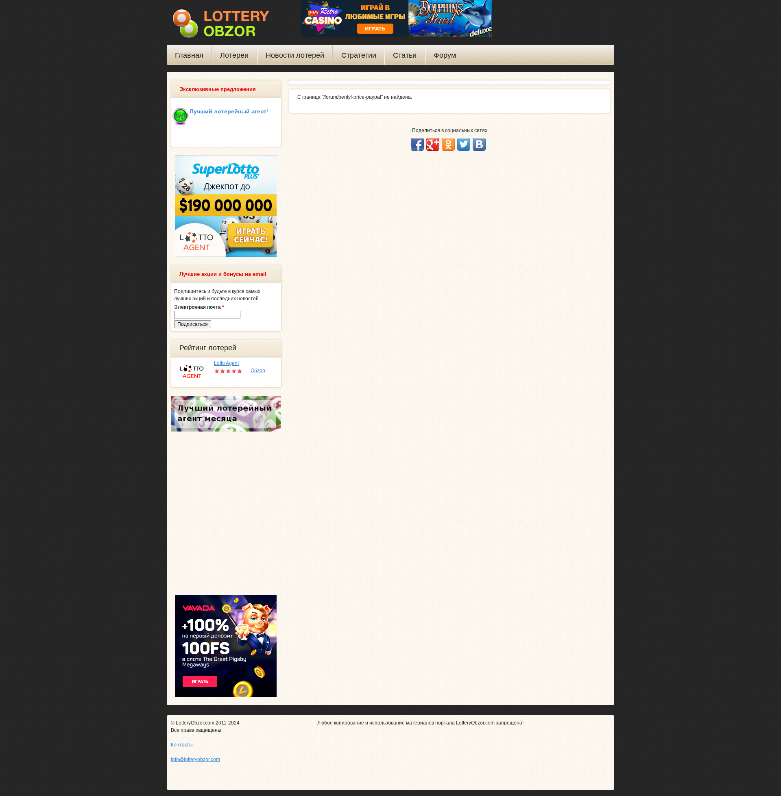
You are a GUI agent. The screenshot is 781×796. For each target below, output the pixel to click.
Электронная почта (199, 307)
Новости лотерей (295, 55)
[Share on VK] (479, 144)
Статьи (405, 55)
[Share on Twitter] (463, 144)
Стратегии (358, 55)
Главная (189, 55)
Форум (445, 55)
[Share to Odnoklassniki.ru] (448, 144)
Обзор (258, 370)
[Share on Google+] (432, 144)
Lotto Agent (226, 363)
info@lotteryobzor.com (195, 759)
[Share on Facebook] (417, 144)
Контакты (182, 745)
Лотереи (234, 55)
